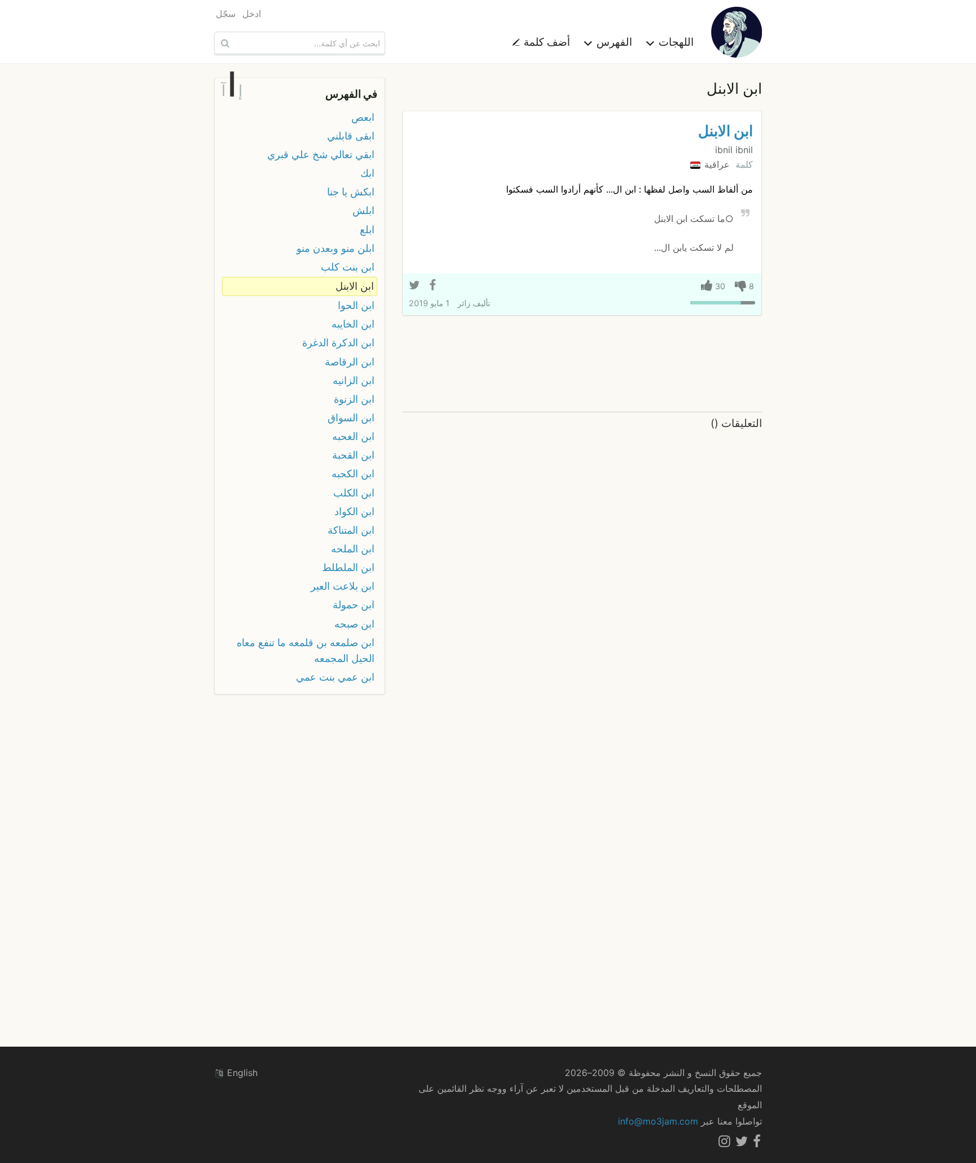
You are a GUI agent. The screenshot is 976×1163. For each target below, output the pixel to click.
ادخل (251, 13)
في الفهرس (351, 94)
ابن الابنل (725, 131)
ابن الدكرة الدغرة (338, 343)
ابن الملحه (352, 549)
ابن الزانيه (353, 380)
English (241, 1072)
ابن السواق (351, 418)
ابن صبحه (354, 624)
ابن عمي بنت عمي (335, 677)
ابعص (362, 117)
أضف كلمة (545, 42)
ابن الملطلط (348, 567)
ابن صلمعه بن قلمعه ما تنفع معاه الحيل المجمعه (305, 650)
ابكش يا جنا (350, 192)
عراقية (716, 164)
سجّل (226, 13)
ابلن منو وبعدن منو (335, 248)
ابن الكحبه (353, 474)
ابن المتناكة (351, 530)
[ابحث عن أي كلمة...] (223, 43)
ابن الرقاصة (349, 362)
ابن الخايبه (353, 324)
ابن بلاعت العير (342, 586)
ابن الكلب (353, 493)
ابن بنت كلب (347, 267)
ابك (367, 173)
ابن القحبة (353, 455)
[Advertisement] (582, 364)
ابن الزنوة (354, 399)
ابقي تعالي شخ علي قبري (320, 154)
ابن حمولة (353, 605)
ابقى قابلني (350, 136)
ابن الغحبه (353, 436)
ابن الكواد (354, 511)
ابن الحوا (356, 305)
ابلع (367, 230)
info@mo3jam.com (658, 1121)
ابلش (363, 210)
